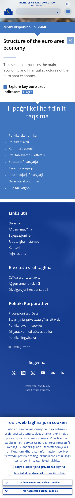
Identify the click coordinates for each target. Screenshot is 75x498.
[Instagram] (33, 373)
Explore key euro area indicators (24, 89)
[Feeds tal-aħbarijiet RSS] (62, 373)
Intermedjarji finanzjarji (26, 175)
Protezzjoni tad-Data (23, 313)
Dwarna (14, 223)
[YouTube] (43, 373)
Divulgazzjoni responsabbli (28, 289)
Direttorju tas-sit (21, 347)
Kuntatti (14, 247)
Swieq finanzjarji (21, 168)
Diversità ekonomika (24, 181)
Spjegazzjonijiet (20, 235)
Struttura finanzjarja (23, 162)
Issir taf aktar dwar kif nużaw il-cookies (40, 473)
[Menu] (68, 11)
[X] (13, 373)
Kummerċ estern (21, 148)
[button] (67, 4)
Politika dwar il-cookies (26, 325)
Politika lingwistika (22, 338)
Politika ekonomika (23, 135)
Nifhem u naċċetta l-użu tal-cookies (40, 483)
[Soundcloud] (52, 373)
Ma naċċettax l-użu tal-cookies (40, 491)
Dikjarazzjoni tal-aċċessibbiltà (30, 331)
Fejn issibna (17, 254)
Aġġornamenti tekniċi (24, 283)
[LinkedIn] (23, 373)
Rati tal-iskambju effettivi (27, 155)
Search (56, 11)
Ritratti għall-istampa (24, 241)
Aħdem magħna (20, 229)
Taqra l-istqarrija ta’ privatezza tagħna (40, 467)
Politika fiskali (19, 142)
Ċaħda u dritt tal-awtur (25, 277)
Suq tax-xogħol (20, 188)
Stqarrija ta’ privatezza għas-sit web (34, 319)
